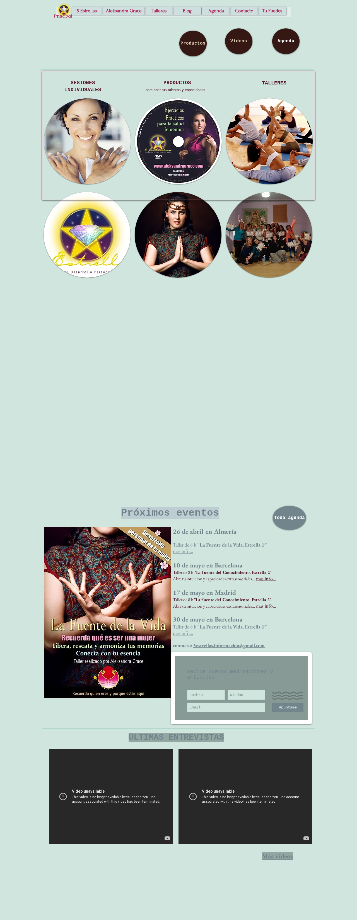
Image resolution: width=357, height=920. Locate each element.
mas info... (183, 633)
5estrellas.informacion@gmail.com (229, 645)
